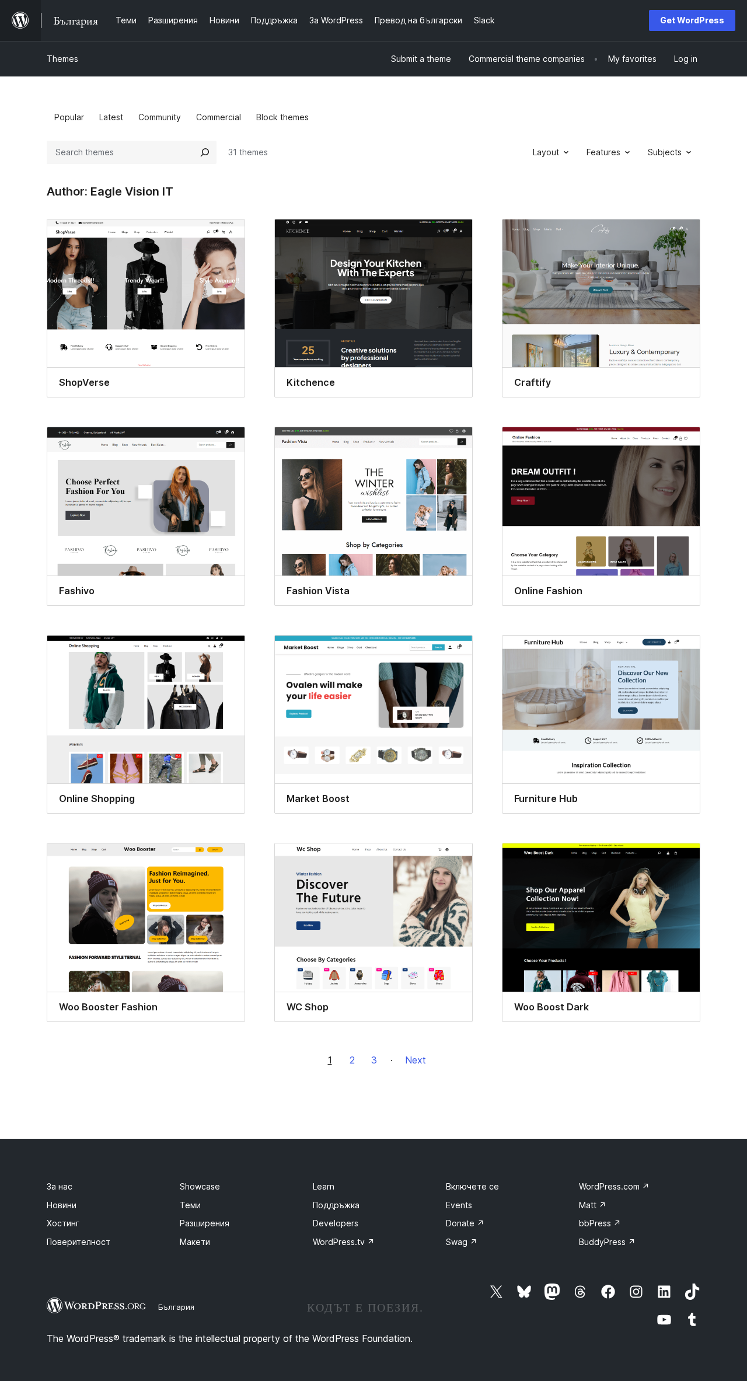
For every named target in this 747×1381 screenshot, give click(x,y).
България (176, 1307)
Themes (62, 59)
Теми (190, 1205)
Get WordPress (692, 20)
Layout (546, 152)
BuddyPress (607, 1242)
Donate (465, 1223)
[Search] (205, 152)
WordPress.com (614, 1186)
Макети (195, 1242)
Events (459, 1205)
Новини (61, 1205)
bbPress (600, 1223)
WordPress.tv (344, 1242)
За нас (59, 1186)
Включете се (472, 1186)
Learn (323, 1186)
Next (415, 1060)
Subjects (665, 152)
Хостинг (63, 1223)
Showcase (200, 1186)
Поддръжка (336, 1205)
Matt (592, 1205)
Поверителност (78, 1242)
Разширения (204, 1223)
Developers (335, 1223)
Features (603, 152)
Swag (461, 1242)
